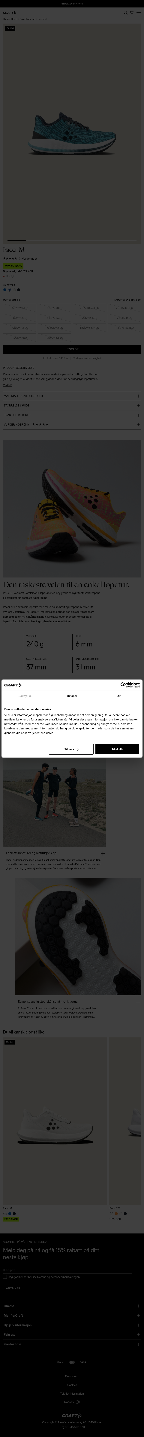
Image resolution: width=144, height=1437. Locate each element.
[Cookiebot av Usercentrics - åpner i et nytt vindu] (123, 685)
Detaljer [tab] (72, 695)
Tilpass (69, 749)
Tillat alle (117, 749)
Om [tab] (119, 695)
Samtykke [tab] (25, 695)
